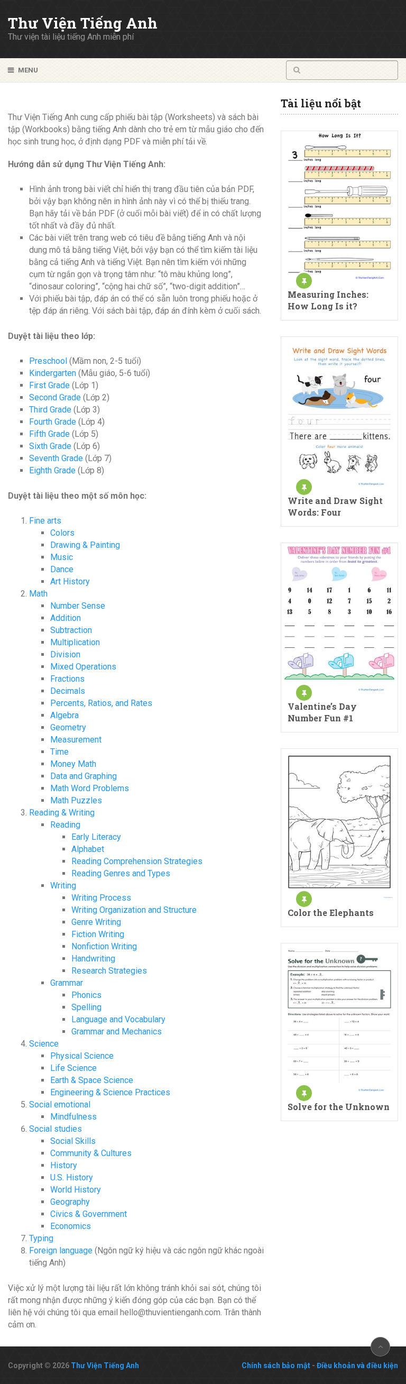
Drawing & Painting (85, 545)
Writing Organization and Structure (134, 910)
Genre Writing (96, 922)
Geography (70, 1202)
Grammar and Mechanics (116, 1031)
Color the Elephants (331, 912)
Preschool (48, 361)
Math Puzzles (76, 800)
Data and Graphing (83, 776)
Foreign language (61, 1250)
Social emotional (59, 1104)
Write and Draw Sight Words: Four (335, 506)
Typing (41, 1238)
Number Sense (77, 606)
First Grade (49, 385)
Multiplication (75, 642)
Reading (65, 825)
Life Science (73, 1068)
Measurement (76, 740)
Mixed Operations (83, 667)
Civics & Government (88, 1214)
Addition (65, 618)
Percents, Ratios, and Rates (101, 703)
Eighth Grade (52, 470)
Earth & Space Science (91, 1080)
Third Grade (50, 410)
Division (65, 654)
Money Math (73, 764)
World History (75, 1190)
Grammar (66, 983)
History (63, 1165)
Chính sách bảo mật (276, 1365)
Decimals (67, 691)
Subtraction (71, 630)
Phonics (86, 995)
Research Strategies (109, 971)
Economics (70, 1226)
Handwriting (93, 959)
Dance (61, 569)
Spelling (86, 1007)
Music (61, 557)
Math (38, 594)
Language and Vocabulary (118, 1019)
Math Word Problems (89, 788)
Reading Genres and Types (120, 873)
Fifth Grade (49, 434)
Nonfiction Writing (104, 946)
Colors (62, 533)
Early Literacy (96, 837)
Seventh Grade (56, 458)
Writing (63, 886)
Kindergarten (52, 373)
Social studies (55, 1129)
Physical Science (82, 1056)
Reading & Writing (62, 813)
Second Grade (55, 397)
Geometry (68, 727)
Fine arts (45, 521)
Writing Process (101, 898)
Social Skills (73, 1141)
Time (59, 752)
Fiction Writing (97, 934)
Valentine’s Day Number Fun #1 (322, 712)
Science (44, 1044)
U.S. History (71, 1177)
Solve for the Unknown (339, 1106)
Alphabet (87, 849)
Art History (70, 581)
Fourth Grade (52, 422)
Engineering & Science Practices (110, 1092)
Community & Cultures (91, 1153)
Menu (28, 70)
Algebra (64, 715)
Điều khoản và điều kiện (357, 1365)
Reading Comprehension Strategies (136, 861)
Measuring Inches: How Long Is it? (328, 300)
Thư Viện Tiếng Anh (83, 23)
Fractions (67, 679)
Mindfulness (73, 1117)
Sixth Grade (50, 446)
